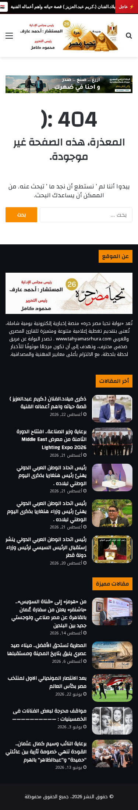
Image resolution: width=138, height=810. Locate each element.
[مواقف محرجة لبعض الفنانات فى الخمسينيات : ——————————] (112, 721)
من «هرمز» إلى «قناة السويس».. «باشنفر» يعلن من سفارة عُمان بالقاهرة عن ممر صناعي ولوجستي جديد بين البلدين (48, 613)
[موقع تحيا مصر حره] (69, 35)
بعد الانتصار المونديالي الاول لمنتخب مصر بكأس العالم (47, 682)
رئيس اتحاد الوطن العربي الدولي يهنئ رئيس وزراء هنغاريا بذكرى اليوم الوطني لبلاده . (46, 511)
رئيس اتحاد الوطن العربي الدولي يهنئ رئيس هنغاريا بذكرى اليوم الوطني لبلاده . (51, 475)
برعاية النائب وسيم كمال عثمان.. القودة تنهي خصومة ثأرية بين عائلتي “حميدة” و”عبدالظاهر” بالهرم (46, 751)
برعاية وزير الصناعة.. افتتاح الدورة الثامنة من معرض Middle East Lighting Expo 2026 (51, 439)
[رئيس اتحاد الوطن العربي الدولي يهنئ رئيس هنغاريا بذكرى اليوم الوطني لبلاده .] (112, 477)
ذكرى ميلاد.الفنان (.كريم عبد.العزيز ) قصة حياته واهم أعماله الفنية (70, 6)
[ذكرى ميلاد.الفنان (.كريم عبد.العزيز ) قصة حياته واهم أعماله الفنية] (112, 408)
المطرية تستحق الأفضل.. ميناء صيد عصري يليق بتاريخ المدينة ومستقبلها (46, 649)
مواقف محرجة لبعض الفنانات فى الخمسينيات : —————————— (49, 715)
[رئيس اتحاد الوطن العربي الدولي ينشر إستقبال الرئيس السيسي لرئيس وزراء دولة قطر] (112, 549)
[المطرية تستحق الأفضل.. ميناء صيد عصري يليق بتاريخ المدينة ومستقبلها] (112, 655)
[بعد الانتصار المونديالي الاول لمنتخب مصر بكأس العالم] (112, 688)
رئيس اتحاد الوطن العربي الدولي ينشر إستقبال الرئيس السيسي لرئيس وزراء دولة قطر (46, 547)
